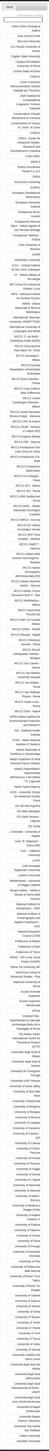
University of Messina (27, 1190)
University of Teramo (27, 1317)
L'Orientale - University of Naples (25, 833)
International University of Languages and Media (24, 329)
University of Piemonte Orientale (26, 1253)
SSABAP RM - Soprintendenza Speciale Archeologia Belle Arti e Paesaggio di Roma (25, 1022)
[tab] (9, 7)
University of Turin (29, 1333)
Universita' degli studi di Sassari (26, 1063)
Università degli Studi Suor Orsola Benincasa (26, 1399)
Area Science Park (28, 36)
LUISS (36, 860)
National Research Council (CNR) (29, 933)
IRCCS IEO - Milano (28, 485)
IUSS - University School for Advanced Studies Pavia (25, 796)
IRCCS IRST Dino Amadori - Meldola (29, 536)
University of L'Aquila (27, 1179)
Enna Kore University (27, 182)
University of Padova (27, 1224)
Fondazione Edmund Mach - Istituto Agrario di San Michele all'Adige (25, 226)
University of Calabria (27, 1122)
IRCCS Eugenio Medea (26, 436)
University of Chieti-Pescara (28, 1150)
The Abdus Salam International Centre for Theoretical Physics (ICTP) (26, 1040)
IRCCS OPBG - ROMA (26, 629)
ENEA (36, 176)
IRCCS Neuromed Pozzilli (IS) (29, 612)
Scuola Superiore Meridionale (29, 1003)
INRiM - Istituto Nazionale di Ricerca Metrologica (27, 308)
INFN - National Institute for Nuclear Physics (25, 296)
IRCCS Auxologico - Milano (28, 357)
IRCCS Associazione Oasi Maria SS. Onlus (27, 348)
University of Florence (27, 1163)
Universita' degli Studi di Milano (25, 1054)
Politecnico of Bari (29, 946)
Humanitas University (27, 260)
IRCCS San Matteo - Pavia (27, 684)
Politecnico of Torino (28, 952)
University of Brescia (27, 1117)
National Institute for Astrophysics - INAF (28, 906)
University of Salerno (27, 1300)
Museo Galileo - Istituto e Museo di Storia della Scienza (25, 894)
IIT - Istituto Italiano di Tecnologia (27, 277)
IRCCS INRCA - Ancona (25, 519)
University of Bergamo (26, 1106)
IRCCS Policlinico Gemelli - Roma (29, 642)
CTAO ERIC (32, 156)
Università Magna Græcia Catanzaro (29, 1418)
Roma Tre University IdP (25, 967)
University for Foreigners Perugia (25, 1073)
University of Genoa (28, 1174)
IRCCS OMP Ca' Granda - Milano (25, 622)
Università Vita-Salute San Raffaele (27, 1428)
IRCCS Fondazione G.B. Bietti (25, 459)
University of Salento (27, 1295)
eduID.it (35, 161)
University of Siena (28, 1311)
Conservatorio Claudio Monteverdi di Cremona (26, 116)
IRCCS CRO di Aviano (26, 421)
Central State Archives (26, 71)
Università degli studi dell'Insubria (27, 1376)
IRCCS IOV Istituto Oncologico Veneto (28, 527)
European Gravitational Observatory (26, 195)
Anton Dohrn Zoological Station (26, 28)
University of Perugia (27, 1246)
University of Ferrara (28, 1158)
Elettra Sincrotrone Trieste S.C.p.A (29, 169)
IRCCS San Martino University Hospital (28, 675)
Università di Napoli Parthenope (28, 1409)
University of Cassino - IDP (26, 1135)
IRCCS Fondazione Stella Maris (28, 468)
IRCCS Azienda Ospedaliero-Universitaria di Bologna (24, 369)
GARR (36, 254)
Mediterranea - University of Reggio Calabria (25, 883)
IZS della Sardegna (28, 811)
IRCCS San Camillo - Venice (27, 665)
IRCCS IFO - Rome (28, 491)
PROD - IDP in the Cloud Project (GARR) (25, 959)
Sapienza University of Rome (26, 984)
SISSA (36, 1010)
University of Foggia (28, 1169)
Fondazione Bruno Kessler (29, 214)
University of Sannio (28, 1306)
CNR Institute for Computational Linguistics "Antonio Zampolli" (28, 102)
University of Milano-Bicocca (27, 1198)
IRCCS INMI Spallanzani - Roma (25, 498)
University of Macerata (26, 1185)
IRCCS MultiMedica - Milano (27, 602)
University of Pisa (29, 1261)
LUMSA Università (29, 875)
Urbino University (29, 1435)
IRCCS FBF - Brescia (27, 442)
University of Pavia (28, 1240)
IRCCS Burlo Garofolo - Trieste (26, 381)
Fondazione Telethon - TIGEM (26, 237)
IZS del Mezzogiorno (27, 805)
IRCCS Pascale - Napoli (25, 634)
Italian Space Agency (27, 786)
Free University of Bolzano (29, 247)
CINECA (35, 76)
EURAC (35, 187)
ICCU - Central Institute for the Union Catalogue (25, 267)
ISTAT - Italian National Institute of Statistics (26, 742)
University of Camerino (26, 1128)
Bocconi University (29, 41)
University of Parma (28, 1235)
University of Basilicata (26, 1101)
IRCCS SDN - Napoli (27, 711)
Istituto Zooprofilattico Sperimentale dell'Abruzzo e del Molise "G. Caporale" (25, 775)
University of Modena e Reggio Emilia (26, 1207)
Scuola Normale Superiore (30, 993)
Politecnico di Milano (27, 941)
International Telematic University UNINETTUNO (24, 319)
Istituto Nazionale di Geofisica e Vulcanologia (25, 751)
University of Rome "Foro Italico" (25, 1278)
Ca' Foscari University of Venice (25, 48)
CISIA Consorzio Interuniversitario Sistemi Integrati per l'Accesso (25, 86)
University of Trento (28, 1322)
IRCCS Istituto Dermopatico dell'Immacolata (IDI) (27, 572)
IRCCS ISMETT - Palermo (29, 546)
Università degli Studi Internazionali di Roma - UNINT (25, 1388)
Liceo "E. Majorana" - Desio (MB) (27, 843)
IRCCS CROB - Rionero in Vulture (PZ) (25, 429)
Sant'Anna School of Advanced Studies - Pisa (25, 974)
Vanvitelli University (28, 1441)
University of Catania (27, 1143)
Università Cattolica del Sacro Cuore (26, 1357)
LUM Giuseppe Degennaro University (27, 868)
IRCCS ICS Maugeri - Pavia (27, 478)
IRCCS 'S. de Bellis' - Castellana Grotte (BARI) (25, 338)
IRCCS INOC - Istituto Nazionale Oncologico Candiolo (26, 510)
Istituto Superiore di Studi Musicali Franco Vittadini (25, 761)
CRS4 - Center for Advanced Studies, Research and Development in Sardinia (25, 144)
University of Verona (28, 1349)
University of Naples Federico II (28, 1217)
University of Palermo (27, 1230)
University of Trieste (28, 1328)
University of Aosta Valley (24, 1086)
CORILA (35, 132)
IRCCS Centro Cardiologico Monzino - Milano (26, 402)
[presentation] (9, 7)
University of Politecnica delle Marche (25, 1269)
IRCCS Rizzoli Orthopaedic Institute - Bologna (26, 654)
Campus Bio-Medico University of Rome (28, 63)
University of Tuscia (28, 1338)
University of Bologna (27, 1112)
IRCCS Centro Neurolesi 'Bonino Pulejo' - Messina (25, 414)
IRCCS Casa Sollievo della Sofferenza (27, 390)
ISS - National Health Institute (27, 732)
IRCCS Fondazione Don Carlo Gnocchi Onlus (25, 449)
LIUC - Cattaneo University (30, 853)
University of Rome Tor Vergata (26, 1288)
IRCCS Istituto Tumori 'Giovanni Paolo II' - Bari (25, 593)
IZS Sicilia (34, 826)
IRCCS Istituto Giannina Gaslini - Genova (25, 583)
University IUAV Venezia (25, 1080)
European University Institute (28, 204)
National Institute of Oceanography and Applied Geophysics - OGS (27, 920)
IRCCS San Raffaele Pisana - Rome (27, 694)
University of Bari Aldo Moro (26, 1093)
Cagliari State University (25, 56)
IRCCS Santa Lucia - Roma (27, 704)
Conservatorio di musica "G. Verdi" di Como (25, 125)
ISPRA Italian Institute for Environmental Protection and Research (25, 721)
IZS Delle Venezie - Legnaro (28, 818)
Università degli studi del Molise (25, 1366)
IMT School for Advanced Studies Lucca (25, 286)
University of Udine (28, 1344)
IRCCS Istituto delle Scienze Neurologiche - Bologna (26, 558)
